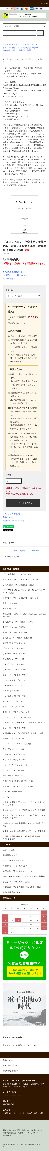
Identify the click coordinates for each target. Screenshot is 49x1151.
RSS (4, 1135)
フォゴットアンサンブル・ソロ (15, 686)
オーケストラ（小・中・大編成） (16, 632)
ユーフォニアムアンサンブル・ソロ (17, 717)
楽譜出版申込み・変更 (11, 892)
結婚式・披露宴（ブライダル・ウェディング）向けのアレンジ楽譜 (24, 803)
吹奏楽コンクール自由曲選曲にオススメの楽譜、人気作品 (24, 824)
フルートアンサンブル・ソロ (14, 675)
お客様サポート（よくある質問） (16, 866)
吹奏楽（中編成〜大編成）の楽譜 (17, 50)
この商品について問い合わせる (15, 275)
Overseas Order (9, 850)
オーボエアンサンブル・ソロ (14, 680)
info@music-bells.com (11, 1095)
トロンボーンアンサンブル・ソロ (16, 712)
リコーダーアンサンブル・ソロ (15, 765)
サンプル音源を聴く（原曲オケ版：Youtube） (24, 68)
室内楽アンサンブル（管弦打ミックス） (19, 622)
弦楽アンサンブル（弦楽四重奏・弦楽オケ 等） (21, 598)
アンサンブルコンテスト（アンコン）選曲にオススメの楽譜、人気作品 (24, 816)
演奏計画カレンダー (11, 855)
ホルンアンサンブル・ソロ (13, 707)
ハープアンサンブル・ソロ (13, 770)
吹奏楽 (36, 44)
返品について (8, 517)
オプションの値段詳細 (11, 514)
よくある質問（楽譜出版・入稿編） (17, 882)
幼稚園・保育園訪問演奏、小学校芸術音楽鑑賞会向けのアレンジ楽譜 (24, 837)
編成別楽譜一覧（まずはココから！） (18, 871)
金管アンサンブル (10, 603)
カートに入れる (25, 502)
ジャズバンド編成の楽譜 (12, 792)
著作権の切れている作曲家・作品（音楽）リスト (22, 887)
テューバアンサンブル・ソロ (14, 728)
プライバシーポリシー (29, 1133)
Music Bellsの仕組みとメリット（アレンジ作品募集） (24, 876)
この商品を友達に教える (12, 272)
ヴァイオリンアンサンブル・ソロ (16, 648)
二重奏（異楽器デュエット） (14, 643)
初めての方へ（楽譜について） (15, 861)
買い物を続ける (9, 279)
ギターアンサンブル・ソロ (13, 749)
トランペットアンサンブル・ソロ (16, 701)
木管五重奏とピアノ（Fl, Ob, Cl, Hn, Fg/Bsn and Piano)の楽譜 (24, 615)
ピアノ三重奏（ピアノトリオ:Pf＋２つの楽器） (21, 580)
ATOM (9, 1135)
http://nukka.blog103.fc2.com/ (15, 116)
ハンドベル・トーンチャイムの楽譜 (17, 744)
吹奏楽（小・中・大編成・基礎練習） (25, 48)
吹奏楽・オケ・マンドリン (20, 44)
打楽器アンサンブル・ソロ (13, 739)
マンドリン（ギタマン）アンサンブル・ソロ (20, 786)
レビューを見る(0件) (17, 550)
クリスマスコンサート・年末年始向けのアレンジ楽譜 (24, 810)
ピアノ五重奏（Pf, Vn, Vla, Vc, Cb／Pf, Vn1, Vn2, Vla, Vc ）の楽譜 (24, 591)
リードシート (8, 797)
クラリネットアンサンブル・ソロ (16, 691)
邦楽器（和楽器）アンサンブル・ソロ (18, 781)
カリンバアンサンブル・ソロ (14, 760)
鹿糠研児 (14, 111)
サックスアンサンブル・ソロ (14, 696)
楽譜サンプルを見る (13, 71)
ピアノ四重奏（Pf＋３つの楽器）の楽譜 (19, 585)
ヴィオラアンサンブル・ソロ (14, 654)
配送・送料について (24, 1130)
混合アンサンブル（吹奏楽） (14, 627)
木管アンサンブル (10, 609)
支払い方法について (9, 1130)
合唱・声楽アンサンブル (12, 776)
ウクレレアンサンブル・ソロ (14, 754)
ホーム (5, 44)
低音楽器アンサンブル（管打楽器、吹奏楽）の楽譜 (23, 733)
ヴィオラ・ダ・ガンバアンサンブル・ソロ (19, 670)
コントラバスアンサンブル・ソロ (16, 664)
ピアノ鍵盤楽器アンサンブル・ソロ (17, 574)
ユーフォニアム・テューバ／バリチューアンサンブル (24, 723)
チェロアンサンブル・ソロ (13, 659)
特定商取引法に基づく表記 (13, 521)
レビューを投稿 (33, 550)
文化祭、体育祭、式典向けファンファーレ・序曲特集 (24, 831)
